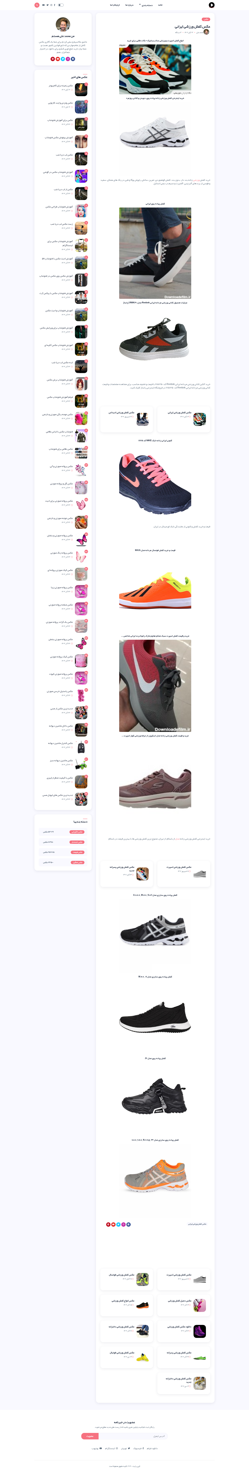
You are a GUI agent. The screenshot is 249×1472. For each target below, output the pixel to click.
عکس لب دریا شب (64, 154)
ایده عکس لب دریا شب (62, 362)
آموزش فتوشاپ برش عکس (60, 379)
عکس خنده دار (77, 842)
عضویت (89, 1436)
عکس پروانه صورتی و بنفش (60, 535)
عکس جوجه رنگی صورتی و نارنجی (57, 414)
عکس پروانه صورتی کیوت (61, 674)
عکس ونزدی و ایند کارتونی (60, 103)
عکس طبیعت (77, 852)
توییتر (124, 1448)
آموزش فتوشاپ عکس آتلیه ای (58, 345)
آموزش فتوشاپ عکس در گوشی (58, 172)
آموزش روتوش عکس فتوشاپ (59, 137)
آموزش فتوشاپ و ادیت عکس (59, 310)
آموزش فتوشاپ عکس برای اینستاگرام (60, 243)
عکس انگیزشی (77, 832)
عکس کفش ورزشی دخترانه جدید (178, 1380)
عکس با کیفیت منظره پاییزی (60, 777)
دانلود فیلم (152, 1448)
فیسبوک (137, 1448)
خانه (160, 5)
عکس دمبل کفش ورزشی (179, 1300)
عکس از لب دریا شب (63, 189)
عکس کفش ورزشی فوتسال (121, 1274)
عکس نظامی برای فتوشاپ (61, 449)
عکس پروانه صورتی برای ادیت (59, 501)
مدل (177, 838)
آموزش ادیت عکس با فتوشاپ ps (57, 258)
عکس (206, 19)
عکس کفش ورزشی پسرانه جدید (122, 869)
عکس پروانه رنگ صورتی (61, 552)
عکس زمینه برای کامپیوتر (61, 85)
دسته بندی (147, 5)
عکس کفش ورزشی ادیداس (121, 412)
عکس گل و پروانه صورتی (61, 483)
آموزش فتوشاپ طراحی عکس (59, 206)
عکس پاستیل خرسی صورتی (60, 691)
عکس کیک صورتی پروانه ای (60, 570)
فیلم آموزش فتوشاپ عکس (60, 397)
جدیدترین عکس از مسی (61, 708)
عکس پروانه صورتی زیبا (62, 587)
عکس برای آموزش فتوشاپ (60, 120)
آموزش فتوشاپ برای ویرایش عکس (56, 327)
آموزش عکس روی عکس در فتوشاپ (56, 276)
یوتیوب (95, 1448)
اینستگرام (110, 1448)
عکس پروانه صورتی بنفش (61, 639)
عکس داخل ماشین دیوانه (61, 726)
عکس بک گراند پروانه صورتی (59, 622)
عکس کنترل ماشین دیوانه (60, 743)
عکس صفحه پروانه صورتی (61, 604)
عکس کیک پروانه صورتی (61, 656)
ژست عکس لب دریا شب (61, 224)
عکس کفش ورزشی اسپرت (179, 867)
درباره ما (129, 5)
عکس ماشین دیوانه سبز (61, 760)
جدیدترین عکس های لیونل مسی (58, 795)
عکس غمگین (77, 862)
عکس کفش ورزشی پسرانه (179, 1352)
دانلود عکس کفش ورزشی (179, 1326)
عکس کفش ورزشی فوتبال (122, 1352)
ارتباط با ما (115, 5)
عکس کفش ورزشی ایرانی (179, 412)
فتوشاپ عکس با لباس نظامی (59, 431)
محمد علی (199, 32)
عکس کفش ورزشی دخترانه (121, 1326)
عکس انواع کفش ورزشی (123, 1300)
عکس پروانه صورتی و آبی (61, 466)
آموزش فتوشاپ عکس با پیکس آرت (56, 293)
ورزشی (196, 180)
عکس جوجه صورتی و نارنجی (60, 518)
